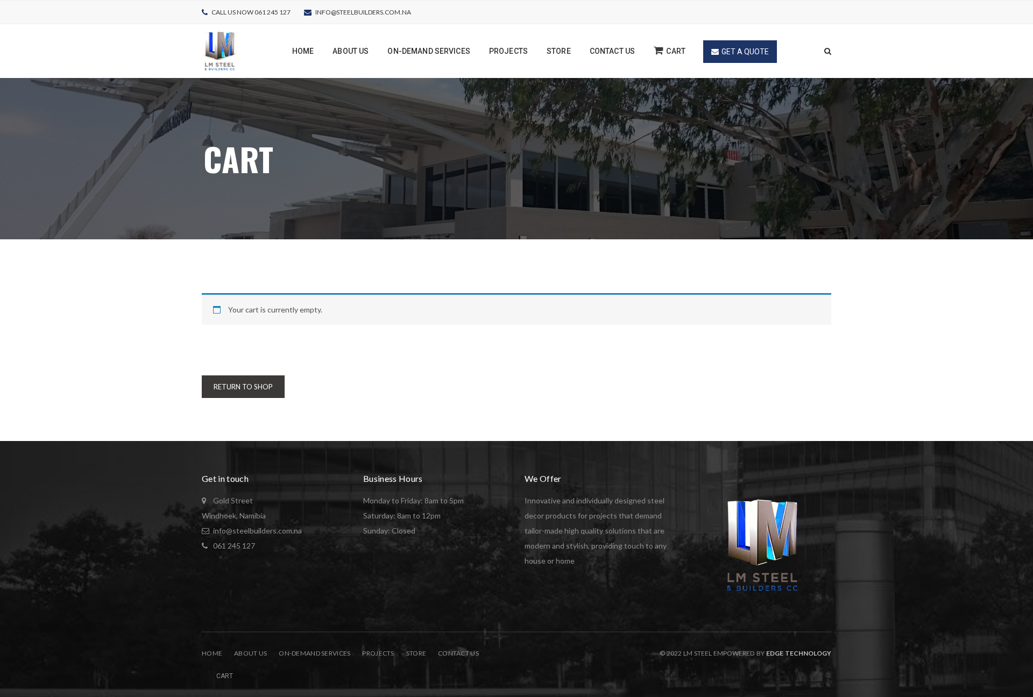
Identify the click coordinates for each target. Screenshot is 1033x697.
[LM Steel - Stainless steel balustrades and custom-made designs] (220, 50)
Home (212, 653)
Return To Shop (243, 386)
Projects (378, 653)
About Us (250, 653)
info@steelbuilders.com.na (363, 12)
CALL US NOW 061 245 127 (251, 12)
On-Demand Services (314, 653)
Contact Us (458, 653)
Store (416, 653)
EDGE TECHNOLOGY (798, 653)
